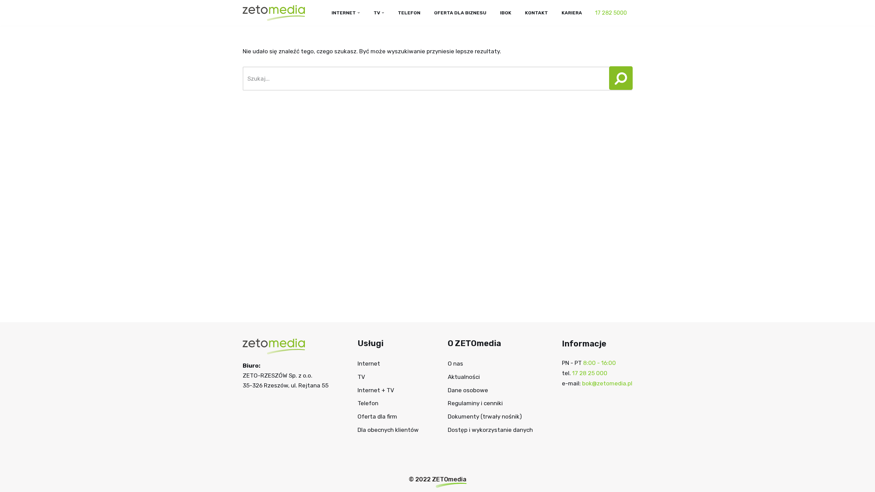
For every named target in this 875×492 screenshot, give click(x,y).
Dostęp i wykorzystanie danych (490, 429)
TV (361, 376)
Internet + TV (376, 390)
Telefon (409, 12)
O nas (455, 363)
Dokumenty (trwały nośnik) (485, 416)
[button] (618, 78)
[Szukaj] (618, 79)
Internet (369, 363)
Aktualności (464, 376)
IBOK (505, 12)
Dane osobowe (468, 390)
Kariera (572, 12)
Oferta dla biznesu (460, 12)
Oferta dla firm (377, 416)
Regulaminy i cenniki (475, 403)
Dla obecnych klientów (388, 429)
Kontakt (536, 12)
